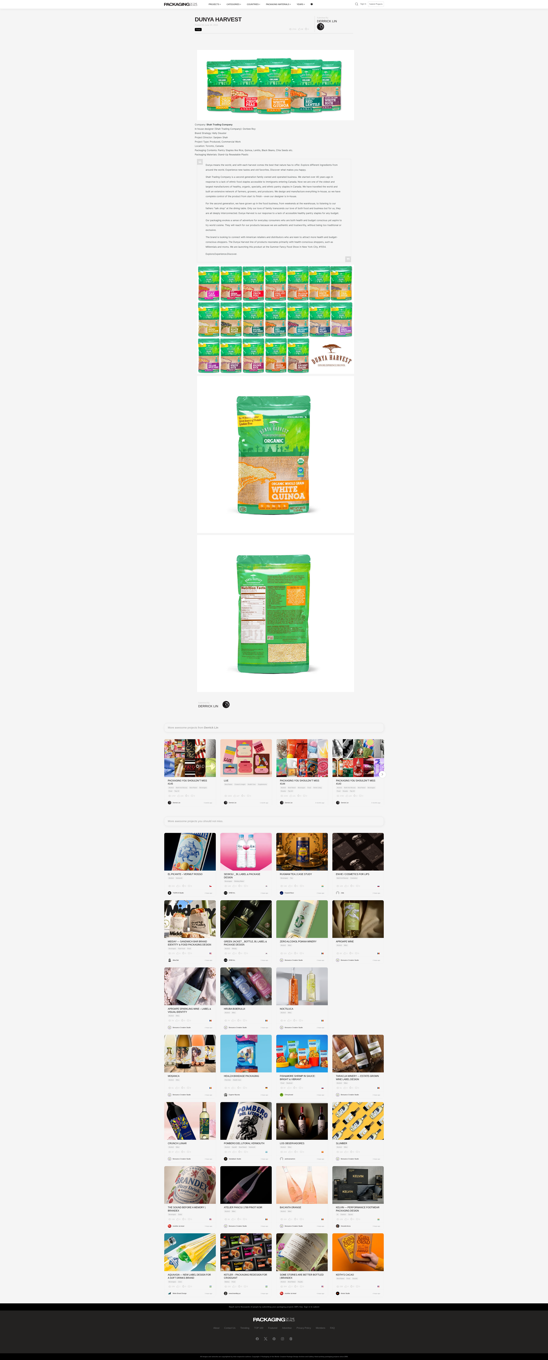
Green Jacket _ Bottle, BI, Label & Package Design (245, 943)
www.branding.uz (235, 1293)
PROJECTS (214, 4)
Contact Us (229, 1328)
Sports (350, 1214)
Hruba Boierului (234, 1009)
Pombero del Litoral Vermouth (244, 1143)
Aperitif (234, 1147)
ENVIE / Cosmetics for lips (352, 874)
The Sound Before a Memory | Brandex (187, 1209)
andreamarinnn (290, 1159)
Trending (244, 1328)
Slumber (341, 1143)
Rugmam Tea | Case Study (296, 874)
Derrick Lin (327, 21)
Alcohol (171, 787)
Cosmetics (353, 878)
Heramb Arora (345, 1226)
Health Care (252, 784)
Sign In (363, 4)
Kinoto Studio (345, 1293)
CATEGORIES (233, 4)
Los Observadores (292, 1143)
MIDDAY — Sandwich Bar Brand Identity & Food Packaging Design (189, 943)
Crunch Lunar (177, 1143)
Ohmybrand (289, 1095)
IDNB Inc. (232, 893)
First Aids (228, 1080)
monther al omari (178, 1226)
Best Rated (193, 787)
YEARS (300, 4)
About (216, 1328)
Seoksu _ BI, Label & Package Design (242, 876)
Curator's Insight (240, 784)
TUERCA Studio (178, 893)
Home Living (317, 787)
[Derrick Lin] (320, 26)
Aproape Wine (345, 941)
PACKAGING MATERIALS (277, 4)
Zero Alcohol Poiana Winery (298, 941)
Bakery (227, 1282)
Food (198, 30)
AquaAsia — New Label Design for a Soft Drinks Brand (189, 1276)
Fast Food (181, 948)
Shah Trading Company (219, 124)
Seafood (289, 1083)
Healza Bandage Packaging (241, 1076)
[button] (356, 4)
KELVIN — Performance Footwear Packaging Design (357, 1209)
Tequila (300, 1282)
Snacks (283, 791)
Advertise (287, 1328)
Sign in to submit (311, 1307)
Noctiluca (286, 1009)
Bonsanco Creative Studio (294, 960)
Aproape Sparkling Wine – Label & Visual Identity (189, 1010)
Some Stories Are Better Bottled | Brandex (302, 1276)
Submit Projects (376, 4)
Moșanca (174, 1076)
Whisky (234, 948)
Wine (289, 945)
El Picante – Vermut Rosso (185, 874)
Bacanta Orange (290, 1207)
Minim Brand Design (180, 1293)
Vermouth (179, 878)
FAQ (332, 1328)
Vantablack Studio (235, 1159)
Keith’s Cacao (345, 1275)
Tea (291, 878)
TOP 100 (258, 1328)
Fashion (343, 1214)
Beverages (203, 787)
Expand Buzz (289, 893)
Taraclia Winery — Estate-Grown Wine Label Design (357, 1077)
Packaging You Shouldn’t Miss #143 (355, 782)
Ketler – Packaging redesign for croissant (245, 1276)
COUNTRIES (253, 4)
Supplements (262, 784)
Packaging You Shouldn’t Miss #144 (299, 782)
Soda (180, 1214)
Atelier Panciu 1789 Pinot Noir (243, 1207)
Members (320, 1328)
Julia (342, 893)
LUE (226, 780)
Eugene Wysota (234, 1095)
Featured (272, 1328)
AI (337, 1214)
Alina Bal (176, 960)
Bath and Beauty (181, 787)
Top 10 (177, 791)
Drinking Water (239, 881)
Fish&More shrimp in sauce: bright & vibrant (297, 1077)
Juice (180, 1282)
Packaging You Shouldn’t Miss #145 (187, 782)
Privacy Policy (304, 1328)
